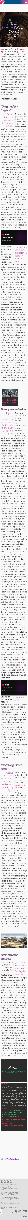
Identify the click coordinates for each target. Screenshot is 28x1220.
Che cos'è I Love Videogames (19, 1212)
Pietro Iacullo (14, 24)
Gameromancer (23, 1215)
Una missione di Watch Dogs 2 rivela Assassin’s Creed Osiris (10, 402)
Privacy (25, 1217)
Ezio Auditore (17, 667)
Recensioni (16, 22)
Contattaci (24, 1216)
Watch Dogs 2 (17, 29)
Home (11, 22)
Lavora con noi (23, 1214)
